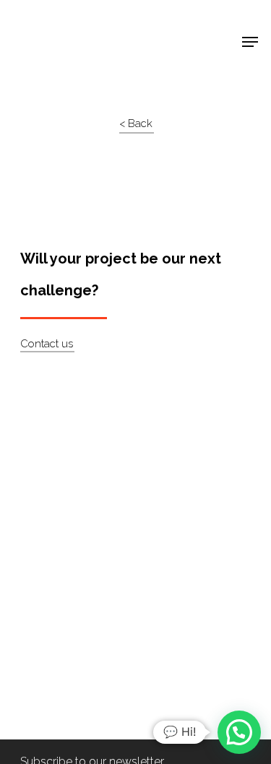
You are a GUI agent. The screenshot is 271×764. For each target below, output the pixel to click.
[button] (239, 732)
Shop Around (59, 22)
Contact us (46, 343)
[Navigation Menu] (250, 42)
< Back (135, 123)
